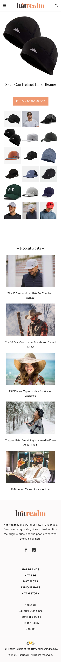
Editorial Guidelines (30, 610)
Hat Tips (30, 575)
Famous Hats (30, 587)
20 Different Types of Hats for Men (30, 489)
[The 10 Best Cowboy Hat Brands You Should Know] (30, 321)
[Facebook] (25, 550)
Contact (30, 628)
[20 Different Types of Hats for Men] (30, 468)
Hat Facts (30, 581)
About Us (30, 604)
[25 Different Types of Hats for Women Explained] (30, 370)
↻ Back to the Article (30, 101)
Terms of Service (30, 616)
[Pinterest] (34, 550)
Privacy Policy (30, 622)
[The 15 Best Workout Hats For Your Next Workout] (30, 272)
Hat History (31, 593)
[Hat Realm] (30, 5)
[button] (56, 5)
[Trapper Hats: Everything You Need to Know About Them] (30, 419)
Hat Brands (30, 569)
